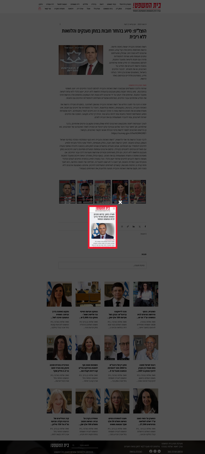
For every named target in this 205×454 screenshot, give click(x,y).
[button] (120, 202)
